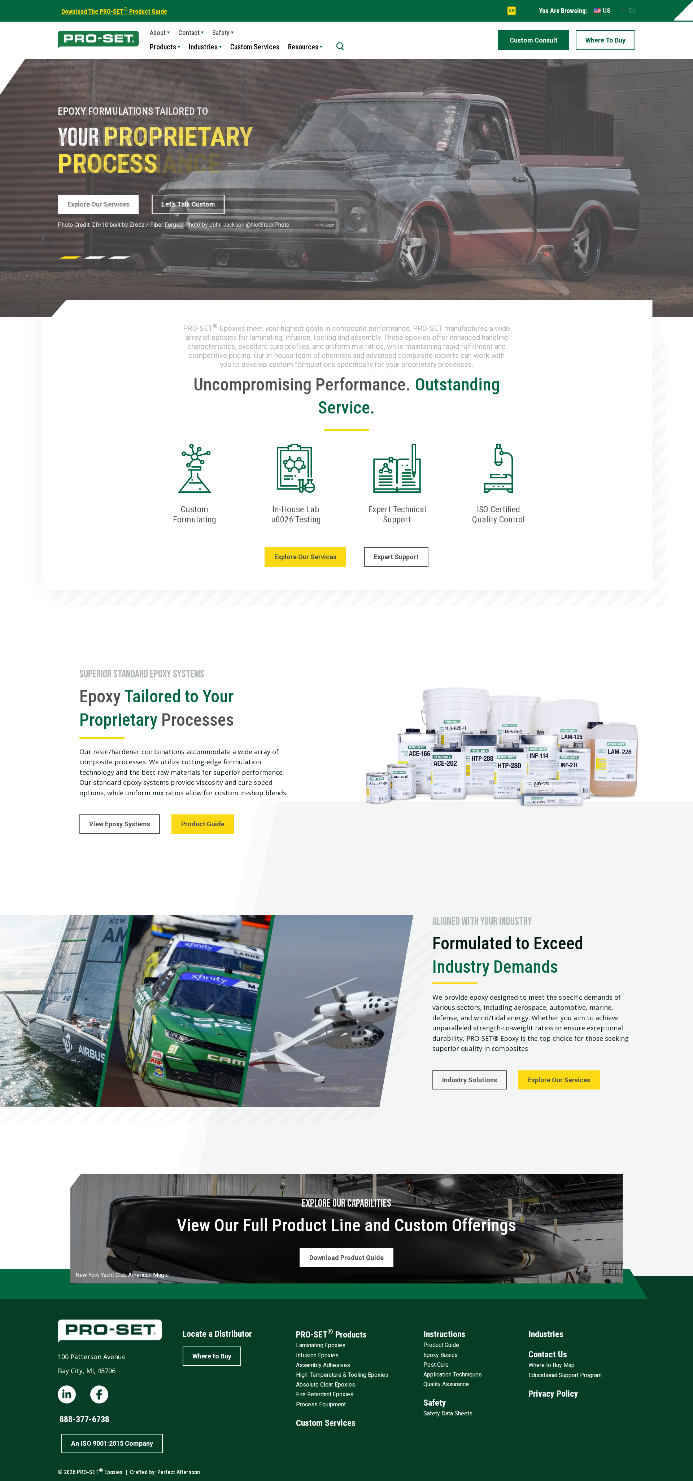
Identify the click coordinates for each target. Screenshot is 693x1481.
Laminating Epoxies (320, 1345)
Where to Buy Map (551, 1365)
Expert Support (396, 557)
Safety (434, 1403)
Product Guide (203, 824)
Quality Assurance (446, 1384)
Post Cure (436, 1364)
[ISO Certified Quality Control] (498, 484)
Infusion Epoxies (317, 1355)
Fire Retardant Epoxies (324, 1394)
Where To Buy (605, 40)
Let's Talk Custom (187, 204)
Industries (203, 47)
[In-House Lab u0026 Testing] (296, 484)
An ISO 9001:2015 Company (112, 1443)
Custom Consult (534, 40)
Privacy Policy (553, 1394)
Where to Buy (211, 1356)
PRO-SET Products (331, 1333)
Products (163, 47)
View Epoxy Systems (97, 204)
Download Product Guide (346, 1257)
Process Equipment (321, 1404)
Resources (303, 47)
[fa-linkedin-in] (67, 1394)
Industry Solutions (469, 1080)
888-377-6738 (84, 1419)
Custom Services (254, 47)
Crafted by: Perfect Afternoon (165, 1472)
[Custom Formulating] (195, 484)
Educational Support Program (565, 1375)
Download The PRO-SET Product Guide (114, 11)
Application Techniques (452, 1374)
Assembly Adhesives (323, 1365)
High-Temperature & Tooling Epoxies (342, 1374)
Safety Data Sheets (447, 1413)
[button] (70, 257)
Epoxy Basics (440, 1355)
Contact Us (547, 1354)
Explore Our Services (305, 557)
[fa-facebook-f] (99, 1394)
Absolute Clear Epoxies (325, 1384)
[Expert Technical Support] (397, 484)
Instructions (444, 1334)
